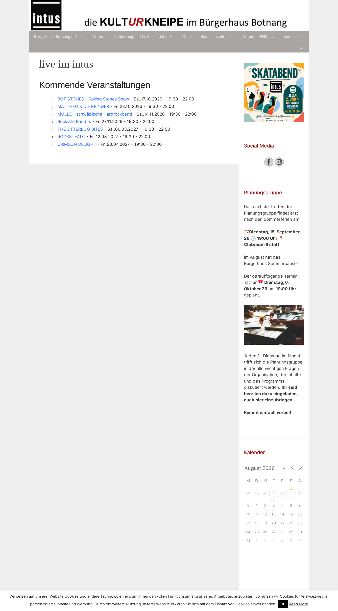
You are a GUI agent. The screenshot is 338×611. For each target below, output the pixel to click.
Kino (187, 36)
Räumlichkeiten (214, 36)
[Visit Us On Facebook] (269, 165)
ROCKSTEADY (71, 136)
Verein (98, 36)
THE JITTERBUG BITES (80, 129)
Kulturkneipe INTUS (131, 36)
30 (273, 492)
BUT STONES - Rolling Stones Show (93, 99)
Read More (298, 604)
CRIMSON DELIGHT (76, 144)
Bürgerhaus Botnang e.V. (56, 36)
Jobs (163, 36)
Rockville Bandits (74, 121)
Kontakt (290, 36)
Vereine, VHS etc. (258, 36)
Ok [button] (283, 604)
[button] (301, 47)
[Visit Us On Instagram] (279, 165)
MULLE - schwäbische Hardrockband (94, 114)
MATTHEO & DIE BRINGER (83, 106)
